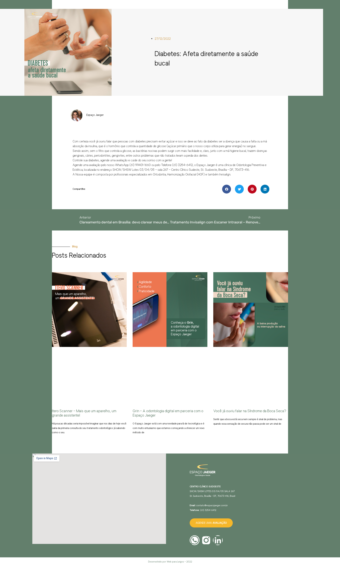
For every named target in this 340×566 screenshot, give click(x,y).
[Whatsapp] (195, 540)
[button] (226, 189)
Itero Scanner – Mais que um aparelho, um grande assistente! (84, 413)
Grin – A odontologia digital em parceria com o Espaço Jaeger (168, 413)
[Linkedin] (218, 540)
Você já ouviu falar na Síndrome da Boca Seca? (249, 411)
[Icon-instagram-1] (206, 540)
